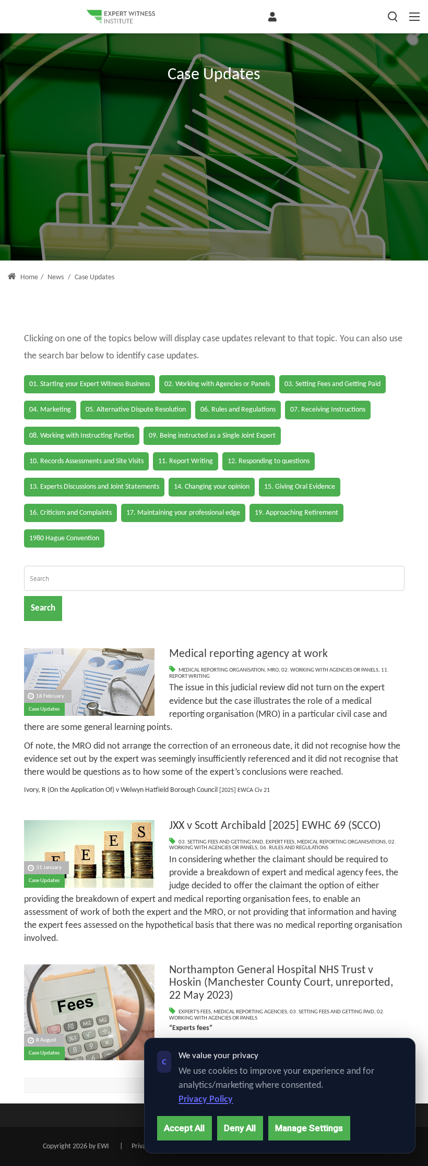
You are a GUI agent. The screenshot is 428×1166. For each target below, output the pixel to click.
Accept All (184, 1128)
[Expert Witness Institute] (120, 16)
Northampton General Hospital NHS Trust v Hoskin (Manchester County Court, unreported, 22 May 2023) (281, 983)
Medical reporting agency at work (248, 654)
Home (28, 277)
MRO (273, 670)
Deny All (240, 1128)
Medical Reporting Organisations (341, 842)
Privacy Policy (206, 1100)
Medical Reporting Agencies (250, 1012)
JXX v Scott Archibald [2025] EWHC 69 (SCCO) (275, 826)
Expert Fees (280, 842)
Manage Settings (309, 1128)
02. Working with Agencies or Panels (329, 670)
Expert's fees (195, 1012)
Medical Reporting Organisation (222, 670)
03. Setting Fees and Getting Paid (221, 842)
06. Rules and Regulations (294, 848)
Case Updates (44, 709)
